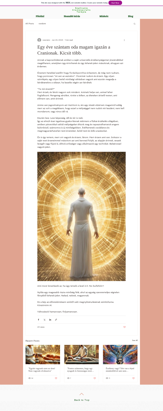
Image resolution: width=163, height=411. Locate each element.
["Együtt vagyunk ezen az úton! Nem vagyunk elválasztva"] (43, 354)
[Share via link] (56, 320)
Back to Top (82, 400)
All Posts (29, 23)
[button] (134, 24)
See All (135, 340)
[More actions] (124, 40)
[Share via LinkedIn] (50, 320)
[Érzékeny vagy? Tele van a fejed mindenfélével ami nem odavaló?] (120, 354)
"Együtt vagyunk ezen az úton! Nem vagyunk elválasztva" (41, 369)
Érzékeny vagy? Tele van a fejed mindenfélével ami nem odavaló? (120, 369)
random (42, 23)
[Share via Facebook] (38, 320)
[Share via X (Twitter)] (44, 320)
